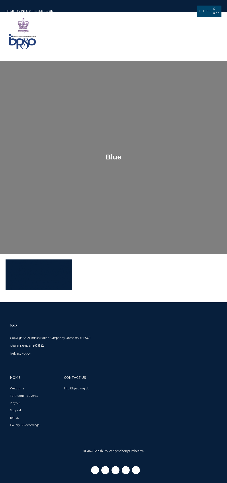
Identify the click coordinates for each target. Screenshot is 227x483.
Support (15, 410)
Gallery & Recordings (24, 425)
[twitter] (115, 470)
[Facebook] (95, 470)
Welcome (17, 388)
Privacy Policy (21, 354)
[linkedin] (136, 470)
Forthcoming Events (24, 396)
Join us (14, 418)
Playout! (15, 403)
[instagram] (105, 470)
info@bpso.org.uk (76, 388)
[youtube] (126, 470)
